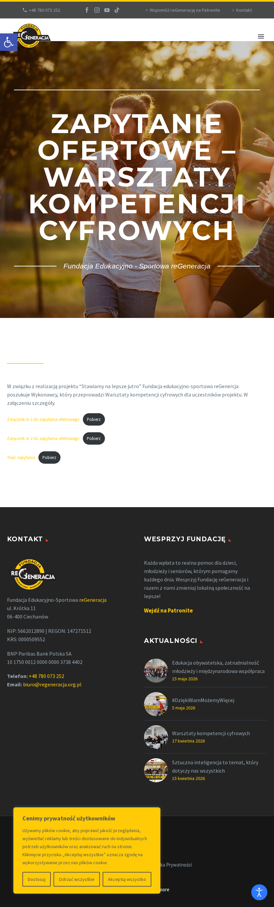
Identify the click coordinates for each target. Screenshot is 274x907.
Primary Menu (261, 36)
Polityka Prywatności (170, 865)
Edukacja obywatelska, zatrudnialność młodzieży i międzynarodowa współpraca (218, 666)
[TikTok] (117, 10)
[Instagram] (97, 10)
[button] (8, 42)
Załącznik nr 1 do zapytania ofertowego (43, 419)
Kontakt (244, 10)
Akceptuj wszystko (127, 879)
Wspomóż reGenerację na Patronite (185, 10)
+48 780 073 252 (44, 10)
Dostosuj (36, 879)
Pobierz (94, 419)
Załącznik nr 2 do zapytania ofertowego (43, 438)
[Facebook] (87, 10)
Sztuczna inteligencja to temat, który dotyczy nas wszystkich (215, 766)
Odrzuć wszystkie (77, 879)
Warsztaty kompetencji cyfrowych (211, 733)
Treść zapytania (21, 457)
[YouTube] (107, 10)
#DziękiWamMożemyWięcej (203, 700)
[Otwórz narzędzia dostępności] (259, 892)
